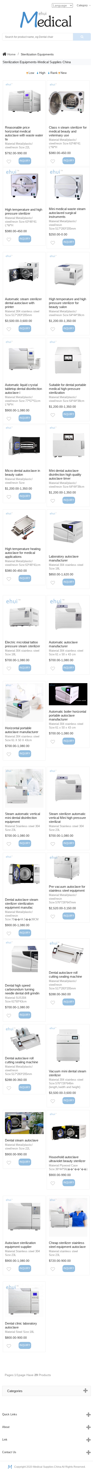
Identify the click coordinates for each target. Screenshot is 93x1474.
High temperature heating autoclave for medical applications (22, 552)
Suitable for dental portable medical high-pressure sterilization (67, 388)
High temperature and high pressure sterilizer (23, 211)
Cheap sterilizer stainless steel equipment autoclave (67, 1245)
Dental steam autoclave (21, 1140)
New (64, 73)
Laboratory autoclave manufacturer (64, 558)
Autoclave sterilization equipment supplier (20, 1245)
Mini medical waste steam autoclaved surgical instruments (67, 213)
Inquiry (24, 160)
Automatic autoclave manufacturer (63, 644)
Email (13, 162)
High (42, 73)
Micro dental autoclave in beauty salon (22, 472)
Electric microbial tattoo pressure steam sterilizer (22, 644)
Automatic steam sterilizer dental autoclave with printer (23, 303)
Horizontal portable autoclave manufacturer (21, 730)
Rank (54, 73)
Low (31, 73)
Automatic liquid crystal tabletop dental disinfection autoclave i (23, 388)
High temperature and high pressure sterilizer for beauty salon (67, 303)
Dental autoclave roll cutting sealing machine (65, 974)
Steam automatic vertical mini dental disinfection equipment (22, 817)
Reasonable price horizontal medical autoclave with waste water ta (24, 133)
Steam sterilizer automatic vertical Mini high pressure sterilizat (67, 817)
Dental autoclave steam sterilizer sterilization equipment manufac (21, 903)
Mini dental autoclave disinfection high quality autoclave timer (65, 474)
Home (11, 54)
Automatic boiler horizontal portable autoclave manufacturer (67, 715)
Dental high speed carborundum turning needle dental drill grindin (22, 989)
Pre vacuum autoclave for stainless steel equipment (67, 888)
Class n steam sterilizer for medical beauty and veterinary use (68, 131)
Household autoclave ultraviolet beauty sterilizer (67, 1159)
